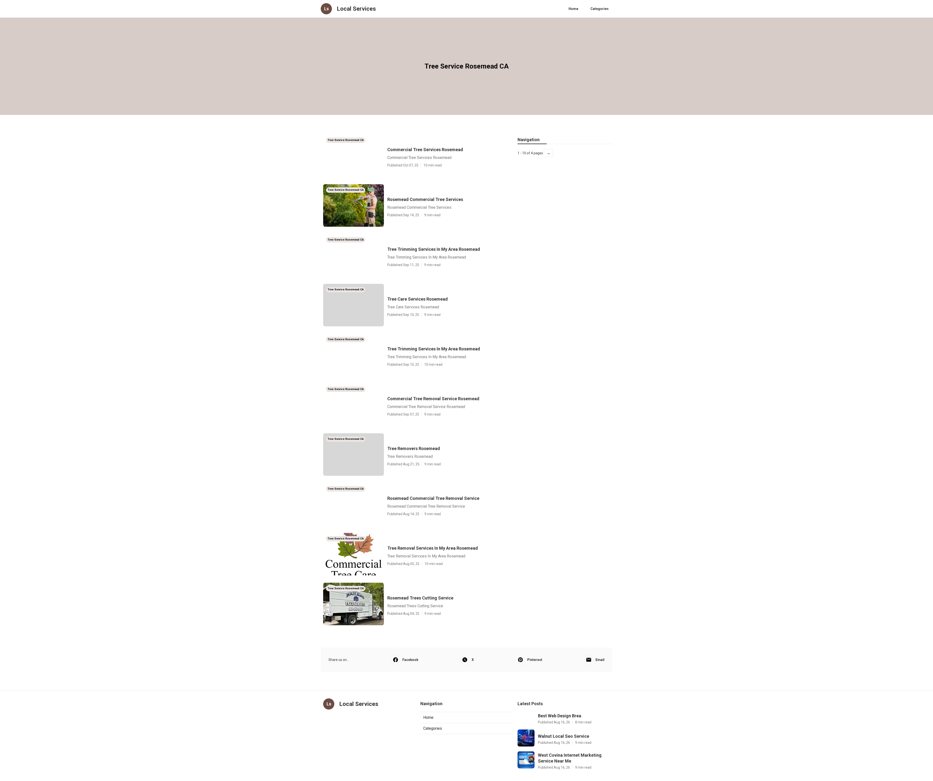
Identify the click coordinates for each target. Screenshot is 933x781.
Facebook (410, 660)
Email (600, 660)
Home (573, 9)
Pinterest (534, 660)
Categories (599, 9)
